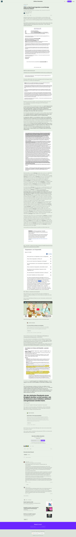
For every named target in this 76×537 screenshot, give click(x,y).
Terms (39, 531)
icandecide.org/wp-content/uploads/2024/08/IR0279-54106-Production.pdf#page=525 (38, 72)
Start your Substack (36, 533)
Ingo (26, 487)
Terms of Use (41, 442)
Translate (25, 5)
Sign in (74, 1)
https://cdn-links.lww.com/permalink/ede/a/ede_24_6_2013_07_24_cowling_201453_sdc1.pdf (37, 343)
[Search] (64, 1)
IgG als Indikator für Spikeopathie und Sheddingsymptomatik (32, 503)
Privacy (37, 531)
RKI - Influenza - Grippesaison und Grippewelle (32, 291)
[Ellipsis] (52, 462)
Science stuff (26, 4)
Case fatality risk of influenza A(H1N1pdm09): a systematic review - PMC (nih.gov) (37, 345)
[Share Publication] (66, 1)
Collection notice (42, 531)
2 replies (27, 484)
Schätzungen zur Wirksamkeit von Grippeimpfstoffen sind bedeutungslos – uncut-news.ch (36, 336)
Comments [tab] (25, 454)
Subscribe (69, 1)
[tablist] (27, 454)
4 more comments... (26, 495)
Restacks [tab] (29, 454)
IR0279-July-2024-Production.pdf (29, 70)
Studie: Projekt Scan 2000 (28, 502)
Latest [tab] (26, 499)
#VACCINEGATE (26, 509)
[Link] (22, 398)
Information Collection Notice (37, 443)
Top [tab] (24, 499)
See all (25, 519)
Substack (34, 535)
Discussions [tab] (29, 499)
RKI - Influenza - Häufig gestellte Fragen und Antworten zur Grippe (38, 341)
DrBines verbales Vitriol (28, 12)
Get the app (42, 533)
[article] (38, 503)
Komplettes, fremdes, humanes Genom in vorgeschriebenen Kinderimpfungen (31, 508)
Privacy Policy (44, 443)
